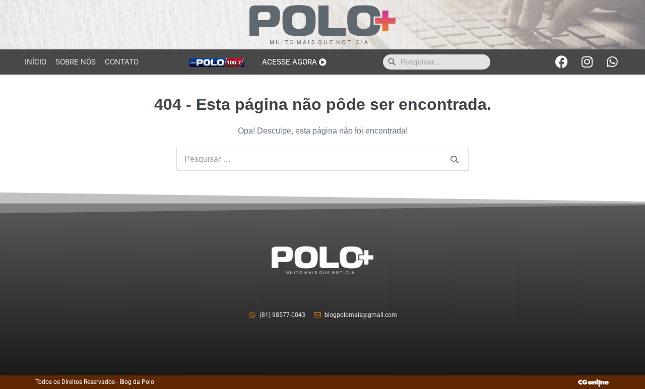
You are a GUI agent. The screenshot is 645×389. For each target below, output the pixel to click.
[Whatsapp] (612, 62)
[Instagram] (587, 62)
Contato (122, 62)
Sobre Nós (75, 62)
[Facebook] (561, 62)
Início (35, 62)
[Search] (454, 159)
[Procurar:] (322, 159)
